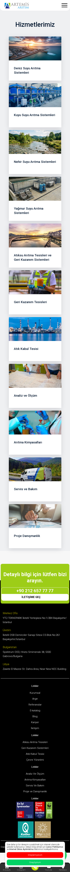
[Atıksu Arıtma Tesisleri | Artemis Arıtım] (16, 5)
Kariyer (35, 722)
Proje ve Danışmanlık (35, 791)
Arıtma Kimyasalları (35, 779)
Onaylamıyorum (35, 855)
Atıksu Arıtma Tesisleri (35, 742)
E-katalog (35, 710)
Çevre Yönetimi (35, 759)
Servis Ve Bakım (35, 785)
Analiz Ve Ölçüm (35, 773)
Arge (35, 698)
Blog (35, 716)
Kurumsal (35, 692)
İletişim (35, 728)
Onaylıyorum (35, 862)
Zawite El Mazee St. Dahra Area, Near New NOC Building (34, 668)
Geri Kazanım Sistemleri (35, 748)
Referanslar (35, 704)
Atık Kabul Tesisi (35, 753)
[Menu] (67, 4)
